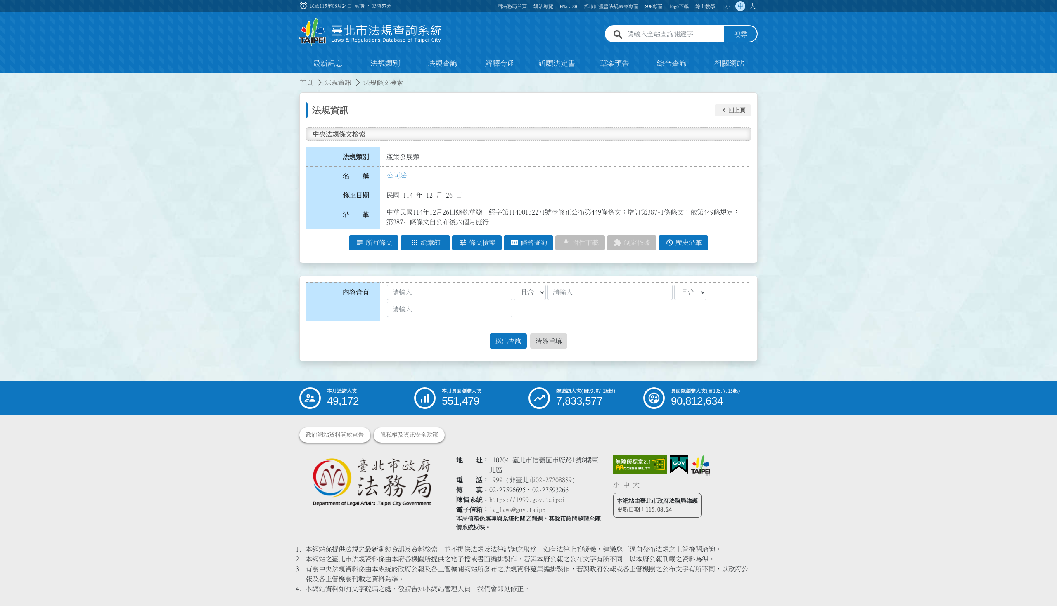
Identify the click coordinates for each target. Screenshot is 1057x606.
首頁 (306, 82)
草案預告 (614, 63)
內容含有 (356, 292)
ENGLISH (568, 6)
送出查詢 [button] (508, 341)
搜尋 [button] (740, 34)
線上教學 (705, 6)
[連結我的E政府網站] (679, 464)
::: (5, 77)
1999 (495, 479)
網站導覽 (543, 6)
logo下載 (679, 6)
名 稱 (356, 176)
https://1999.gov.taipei (527, 499)
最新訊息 (328, 63)
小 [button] (727, 6)
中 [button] (740, 6)
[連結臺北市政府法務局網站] (371, 481)
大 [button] (752, 6)
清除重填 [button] (549, 341)
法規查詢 (442, 63)
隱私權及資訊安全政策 (409, 435)
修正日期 (356, 195)
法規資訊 (338, 82)
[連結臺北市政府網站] (700, 465)
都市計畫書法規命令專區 (611, 6)
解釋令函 (500, 63)
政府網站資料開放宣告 (335, 435)
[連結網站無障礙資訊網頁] (640, 464)
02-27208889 (554, 479)
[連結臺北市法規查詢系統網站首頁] (370, 32)
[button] (733, 110)
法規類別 (385, 63)
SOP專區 (653, 6)
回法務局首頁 (512, 6)
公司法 (397, 175)
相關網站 (729, 63)
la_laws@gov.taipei (519, 509)
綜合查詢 (672, 63)
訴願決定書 (557, 63)
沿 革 (356, 214)
